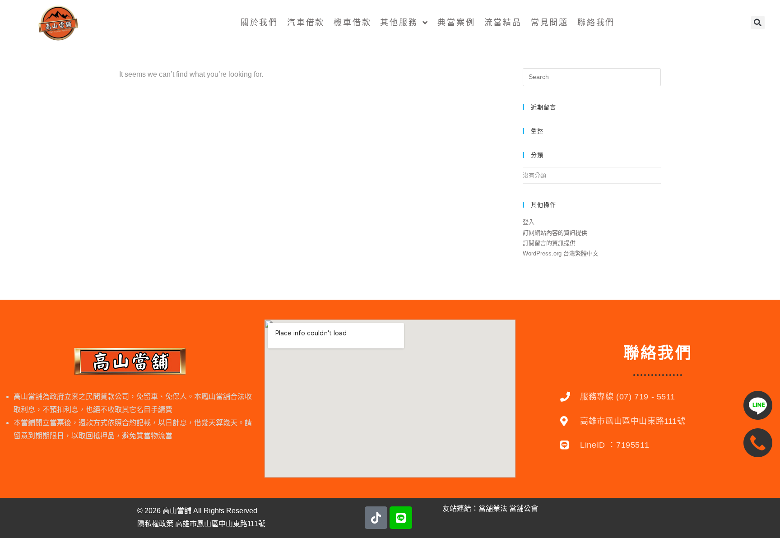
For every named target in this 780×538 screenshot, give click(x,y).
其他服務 (399, 22)
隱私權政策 (155, 524)
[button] (758, 22)
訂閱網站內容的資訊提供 (555, 232)
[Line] (401, 517)
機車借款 (352, 22)
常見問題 (549, 22)
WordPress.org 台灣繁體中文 (561, 253)
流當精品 (503, 22)
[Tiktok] (376, 517)
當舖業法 (492, 508)
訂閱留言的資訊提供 (549, 243)
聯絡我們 (596, 22)
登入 (528, 221)
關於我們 (259, 22)
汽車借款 (306, 22)
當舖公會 (523, 508)
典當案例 (456, 22)
